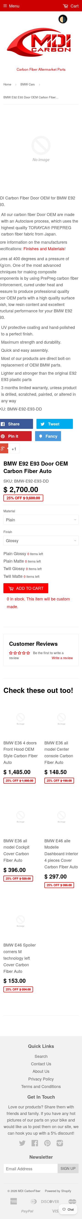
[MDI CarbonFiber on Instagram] (59, 1144)
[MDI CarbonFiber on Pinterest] (47, 1144)
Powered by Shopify (58, 1191)
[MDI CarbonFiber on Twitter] (22, 1144)
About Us (41, 1071)
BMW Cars (27, 84)
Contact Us (41, 1063)
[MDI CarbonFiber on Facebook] (34, 1144)
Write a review (62, 657)
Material (9, 511)
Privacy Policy (41, 1079)
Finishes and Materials (43, 248)
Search (41, 1056)
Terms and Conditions (41, 1086)
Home (7, 84)
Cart (74, 6)
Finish (7, 531)
